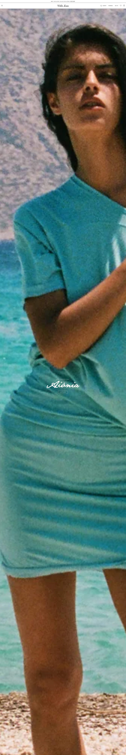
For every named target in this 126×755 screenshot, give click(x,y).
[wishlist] (120, 5)
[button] (103, 5)
